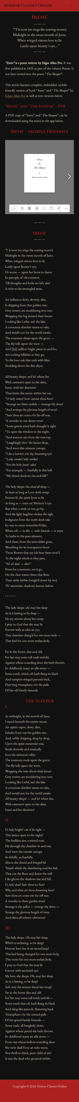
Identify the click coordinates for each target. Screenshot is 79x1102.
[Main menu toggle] (71, 5)
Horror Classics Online (28, 5)
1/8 (13, 208)
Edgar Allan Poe (15, 96)
